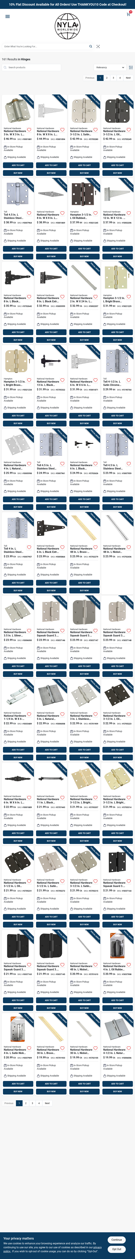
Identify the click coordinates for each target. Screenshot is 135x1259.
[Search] (91, 46)
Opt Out (116, 1249)
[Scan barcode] (98, 46)
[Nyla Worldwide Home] (67, 26)
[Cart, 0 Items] (128, 14)
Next (128, 77)
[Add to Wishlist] (29, 129)
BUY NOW (18, 173)
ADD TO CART (18, 165)
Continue (116, 1239)
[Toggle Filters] (131, 67)
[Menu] (7, 16)
